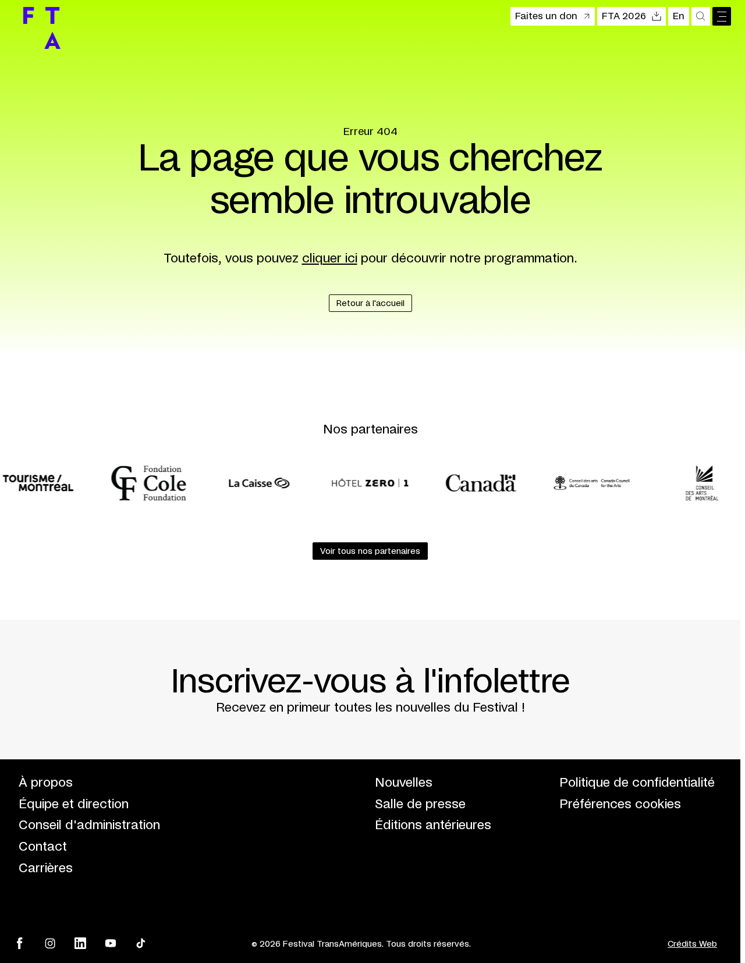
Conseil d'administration (89, 825)
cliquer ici (329, 259)
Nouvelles (403, 783)
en (678, 16)
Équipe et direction (74, 804)
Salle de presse (420, 804)
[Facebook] (20, 943)
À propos (46, 783)
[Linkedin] (80, 943)
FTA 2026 (624, 16)
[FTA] (42, 28)
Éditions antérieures (433, 825)
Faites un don (546, 16)
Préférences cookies (620, 804)
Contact (43, 847)
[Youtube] (110, 943)
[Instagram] (50, 943)
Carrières (46, 868)
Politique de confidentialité (637, 783)
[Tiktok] (141, 943)
